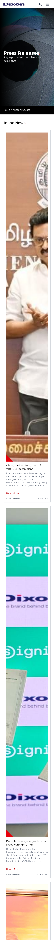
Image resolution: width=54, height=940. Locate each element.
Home (7, 110)
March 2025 (42, 874)
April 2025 (43, 499)
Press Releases (13, 499)
